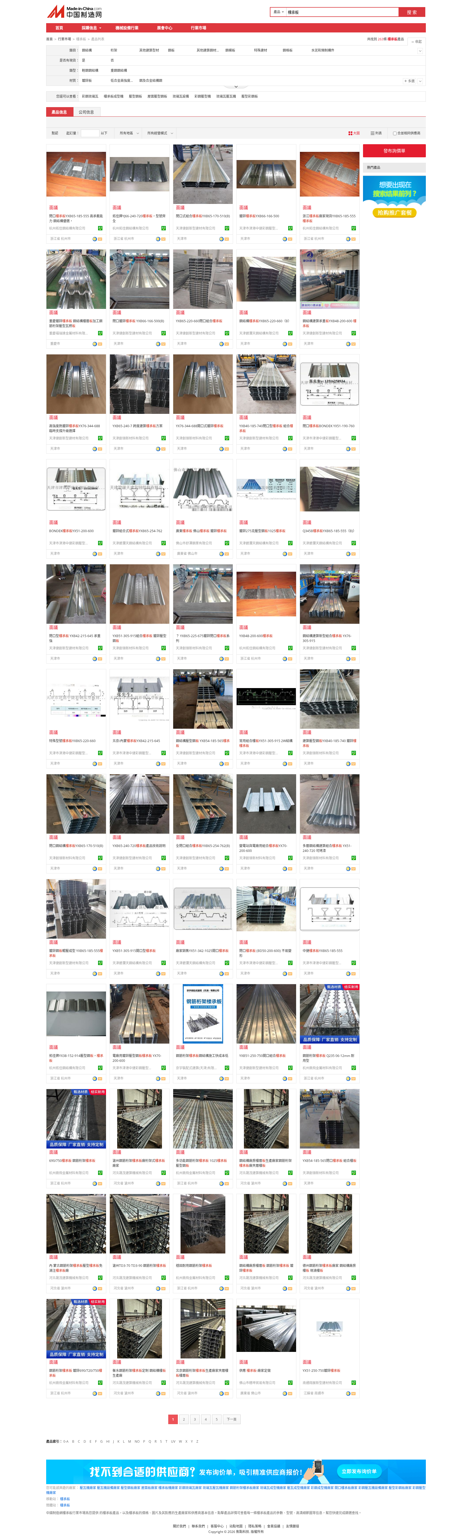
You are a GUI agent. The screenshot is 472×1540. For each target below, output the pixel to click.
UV (173, 1441)
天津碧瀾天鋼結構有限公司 (259, 333)
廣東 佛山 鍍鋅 (201, 531)
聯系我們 (198, 1526)
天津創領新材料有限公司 (131, 438)
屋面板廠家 (149, 1487)
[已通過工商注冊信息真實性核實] (100, 228)
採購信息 (89, 27)
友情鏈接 (292, 1526)
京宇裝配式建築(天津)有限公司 (196, 1068)
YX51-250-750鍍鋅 (321, 1370)
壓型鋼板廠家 (130, 1487)
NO (137, 1441)
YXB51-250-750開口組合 (262, 1055)
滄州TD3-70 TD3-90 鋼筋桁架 (139, 1265)
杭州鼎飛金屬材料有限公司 (322, 1068)
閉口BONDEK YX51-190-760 (329, 426)
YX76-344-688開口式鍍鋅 (199, 426)
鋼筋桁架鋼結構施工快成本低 (202, 1055)
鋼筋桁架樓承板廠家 (244, 1487)
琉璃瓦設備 (181, 96)
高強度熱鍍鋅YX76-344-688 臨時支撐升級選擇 (74, 428)
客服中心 (217, 1526)
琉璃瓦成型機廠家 (273, 1487)
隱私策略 (254, 1526)
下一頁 (232, 1419)
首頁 (59, 27)
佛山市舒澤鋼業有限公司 (194, 543)
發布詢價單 (394, 151)
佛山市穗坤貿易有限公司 (257, 1383)
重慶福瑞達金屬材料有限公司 (69, 333)
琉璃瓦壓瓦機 (226, 96)
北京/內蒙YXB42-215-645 (136, 741)
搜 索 (412, 12)
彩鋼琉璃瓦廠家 (190, 1487)
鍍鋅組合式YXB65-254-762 (137, 531)
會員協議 (273, 1526)
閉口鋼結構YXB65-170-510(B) (76, 845)
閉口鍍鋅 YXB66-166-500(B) (138, 321)
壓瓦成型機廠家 (298, 1487)
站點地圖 (236, 1526)
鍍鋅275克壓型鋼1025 (262, 531)
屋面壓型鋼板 (157, 96)
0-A (66, 1441)
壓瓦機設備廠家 (108, 1487)
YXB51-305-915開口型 (134, 950)
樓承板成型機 (113, 96)
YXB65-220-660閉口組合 (199, 321)
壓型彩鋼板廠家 (400, 1487)
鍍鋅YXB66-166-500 (259, 216)
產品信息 (59, 111)
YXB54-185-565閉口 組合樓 (329, 1160)
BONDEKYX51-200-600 (71, 531)
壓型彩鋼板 (249, 96)
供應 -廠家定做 (255, 1370)
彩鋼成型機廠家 (322, 1487)
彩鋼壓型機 (202, 96)
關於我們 (179, 1526)
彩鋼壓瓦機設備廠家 (373, 1487)
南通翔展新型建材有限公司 (322, 1383)
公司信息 (86, 111)
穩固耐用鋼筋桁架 (194, 1265)
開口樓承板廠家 (346, 1487)
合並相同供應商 (408, 133)
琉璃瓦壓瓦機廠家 (216, 1487)
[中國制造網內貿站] (75, 11)
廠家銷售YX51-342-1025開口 (202, 950)
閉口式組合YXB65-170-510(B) (203, 216)
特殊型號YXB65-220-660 (72, 741)
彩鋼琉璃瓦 (90, 96)
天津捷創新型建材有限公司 (195, 228)
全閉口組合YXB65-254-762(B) (203, 845)
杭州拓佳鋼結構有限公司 (67, 228)
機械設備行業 (127, 27)
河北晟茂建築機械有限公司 (132, 1173)
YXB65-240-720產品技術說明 (139, 845)
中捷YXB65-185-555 (323, 950)
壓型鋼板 (135, 96)
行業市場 (198, 27)
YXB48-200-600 (256, 636)
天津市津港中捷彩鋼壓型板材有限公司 (259, 228)
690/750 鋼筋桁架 (72, 1160)
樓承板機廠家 (168, 1487)
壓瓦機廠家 (88, 1487)
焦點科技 (242, 1531)
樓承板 (65, 1499)
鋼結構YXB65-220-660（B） (265, 321)
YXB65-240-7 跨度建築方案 (138, 426)
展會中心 (164, 27)
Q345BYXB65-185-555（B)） (329, 531)
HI (108, 1441)
